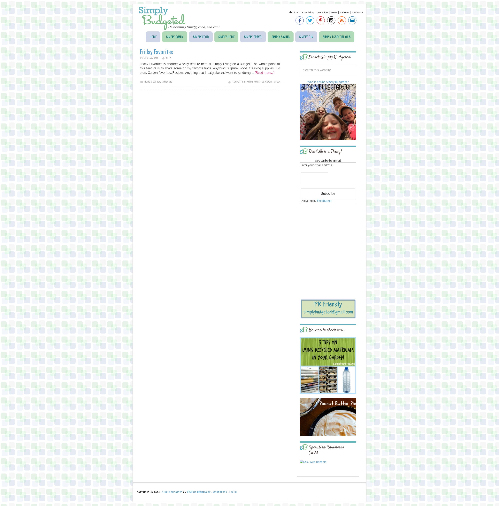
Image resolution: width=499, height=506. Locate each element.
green (277, 81)
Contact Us (322, 12)
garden (269, 81)
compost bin (239, 81)
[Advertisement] (328, 232)
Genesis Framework (199, 492)
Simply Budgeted (179, 18)
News (334, 12)
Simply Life (167, 81)
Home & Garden (152, 81)
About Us (293, 12)
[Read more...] (264, 73)
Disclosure (357, 12)
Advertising (308, 12)
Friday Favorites (156, 51)
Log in (233, 492)
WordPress (220, 492)
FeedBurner (324, 200)
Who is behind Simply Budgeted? (328, 82)
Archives (344, 12)
